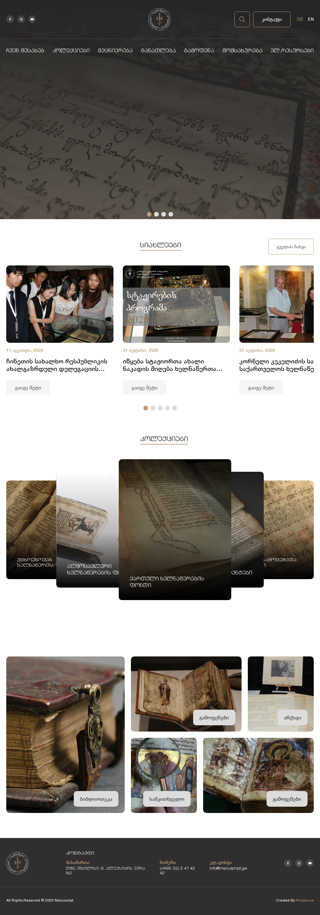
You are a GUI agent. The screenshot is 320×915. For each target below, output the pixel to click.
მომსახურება (242, 51)
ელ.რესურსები (292, 51)
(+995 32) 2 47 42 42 (177, 871)
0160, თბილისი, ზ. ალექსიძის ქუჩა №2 (105, 871)
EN (311, 19)
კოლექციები (71, 51)
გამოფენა (199, 51)
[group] (59, 329)
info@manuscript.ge (228, 869)
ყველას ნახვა (291, 246)
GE (300, 19)
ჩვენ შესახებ (25, 51)
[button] (149, 214)
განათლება (158, 51)
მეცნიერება (115, 51)
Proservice (305, 900)
